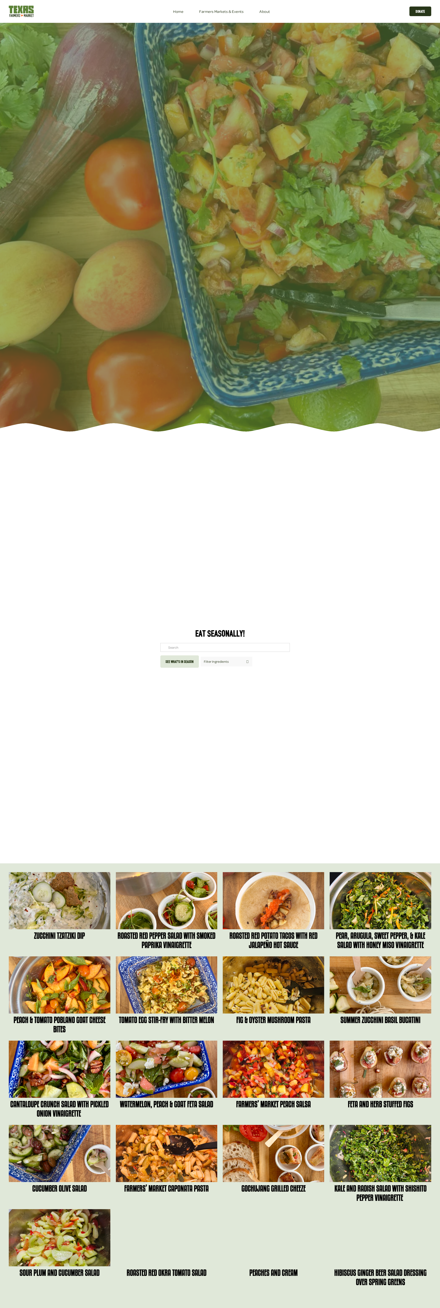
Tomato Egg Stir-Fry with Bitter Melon (166, 1020)
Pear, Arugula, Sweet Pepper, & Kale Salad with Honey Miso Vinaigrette (380, 940)
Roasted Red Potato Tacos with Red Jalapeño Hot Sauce (273, 940)
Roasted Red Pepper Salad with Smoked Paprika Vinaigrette (166, 940)
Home (178, 11)
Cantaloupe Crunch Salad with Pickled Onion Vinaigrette (59, 1108)
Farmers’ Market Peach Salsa (273, 1104)
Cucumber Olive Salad (59, 1188)
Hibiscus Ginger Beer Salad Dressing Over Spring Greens (380, 1277)
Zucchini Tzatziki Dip (59, 935)
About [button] (264, 11)
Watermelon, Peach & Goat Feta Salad (166, 1104)
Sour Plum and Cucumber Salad (60, 1272)
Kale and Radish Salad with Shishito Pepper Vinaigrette (380, 1193)
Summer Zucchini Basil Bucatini (380, 1020)
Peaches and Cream (273, 1272)
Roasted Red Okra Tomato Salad (166, 1272)
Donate (420, 11)
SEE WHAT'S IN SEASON (180, 661)
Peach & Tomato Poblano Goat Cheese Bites (60, 1024)
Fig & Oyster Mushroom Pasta (273, 1020)
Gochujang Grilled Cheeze (273, 1188)
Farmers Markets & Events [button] (221, 11)
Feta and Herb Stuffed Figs (380, 1104)
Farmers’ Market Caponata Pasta (166, 1188)
